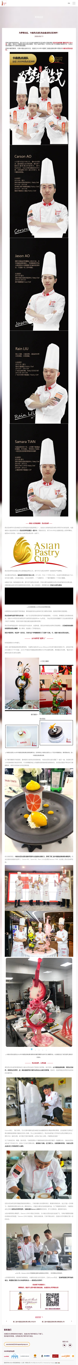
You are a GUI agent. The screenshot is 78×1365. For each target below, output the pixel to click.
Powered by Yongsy (48, 1362)
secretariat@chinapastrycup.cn (17, 1344)
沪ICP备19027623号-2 (36, 1362)
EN (69, 3)
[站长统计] (57, 1362)
